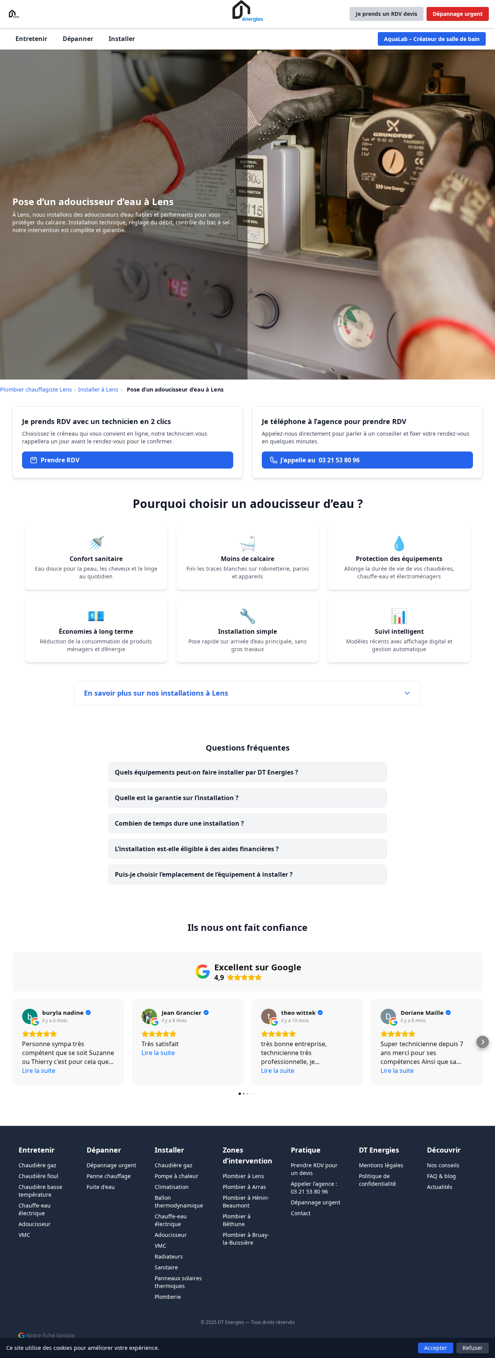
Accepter (435, 1347)
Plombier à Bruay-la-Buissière (246, 1238)
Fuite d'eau (101, 1186)
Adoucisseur (35, 1224)
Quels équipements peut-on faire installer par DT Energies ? (206, 772)
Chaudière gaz (37, 1165)
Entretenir (31, 38)
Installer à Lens (98, 389)
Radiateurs (169, 1256)
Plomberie (168, 1296)
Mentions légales (381, 1165)
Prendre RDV (60, 460)
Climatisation (172, 1186)
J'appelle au (320, 460)
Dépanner (78, 38)
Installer (122, 38)
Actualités (439, 1186)
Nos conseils (443, 1165)
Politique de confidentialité (377, 1179)
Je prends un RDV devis (386, 13)
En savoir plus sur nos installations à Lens (156, 693)
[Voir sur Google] (30, 1016)
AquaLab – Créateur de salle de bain (432, 39)
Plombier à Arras (244, 1186)
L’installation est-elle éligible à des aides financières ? (197, 849)
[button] (12, 1042)
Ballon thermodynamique (179, 1201)
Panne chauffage (109, 1176)
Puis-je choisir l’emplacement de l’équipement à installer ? (204, 874)
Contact (301, 1213)
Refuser (473, 1347)
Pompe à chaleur (176, 1176)
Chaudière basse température (40, 1190)
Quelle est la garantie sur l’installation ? (177, 798)
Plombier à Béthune (237, 1220)
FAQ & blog (441, 1176)
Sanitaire (166, 1267)
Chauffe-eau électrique (35, 1209)
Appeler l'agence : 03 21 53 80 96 (314, 1187)
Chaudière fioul (38, 1176)
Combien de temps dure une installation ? (179, 823)
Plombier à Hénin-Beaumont (246, 1201)
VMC (24, 1234)
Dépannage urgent (458, 13)
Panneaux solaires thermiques (178, 1282)
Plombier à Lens (243, 1176)
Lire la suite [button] (38, 1070)
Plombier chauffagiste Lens (36, 389)
